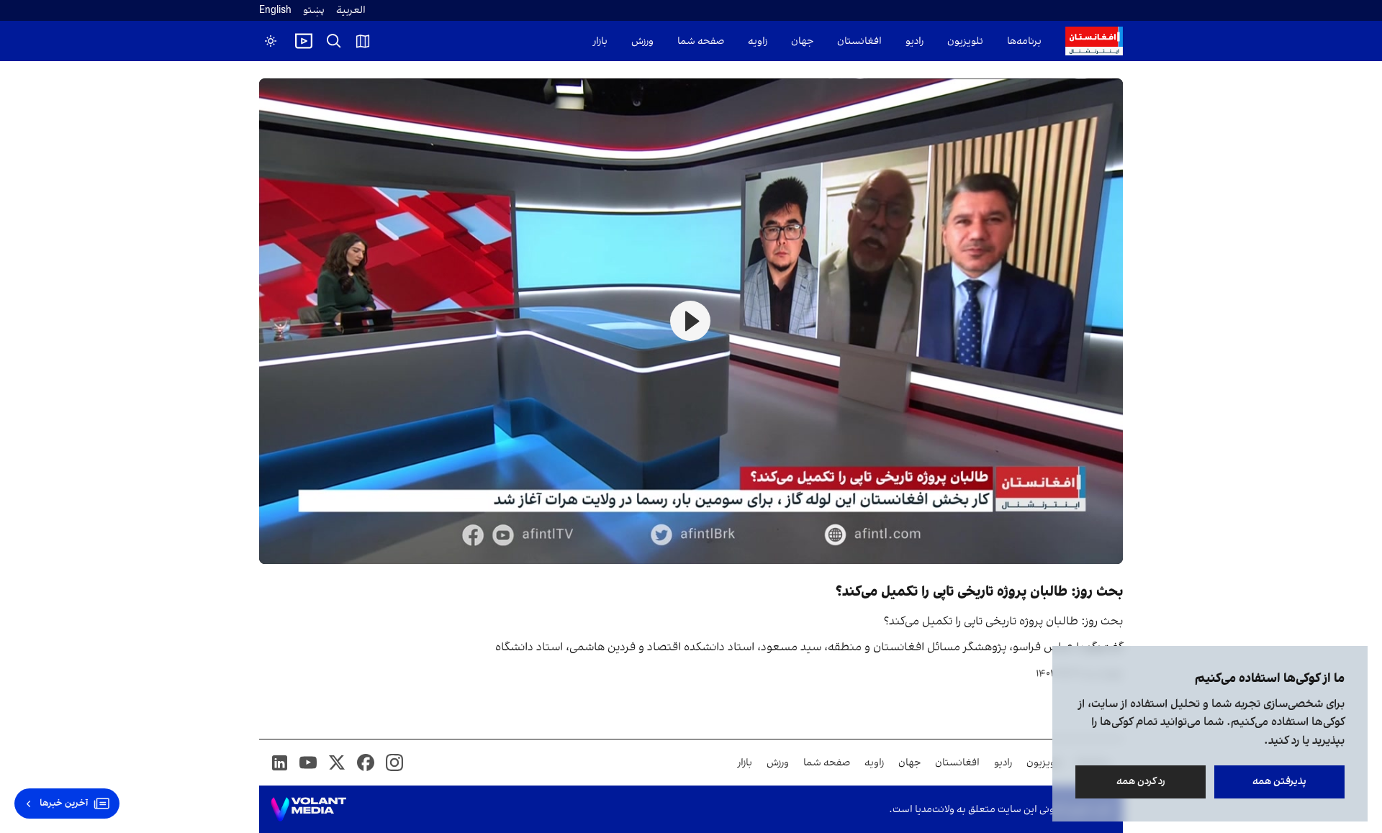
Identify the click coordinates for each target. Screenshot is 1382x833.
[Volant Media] (308, 809)
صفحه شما (700, 41)
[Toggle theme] (270, 41)
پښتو (314, 10)
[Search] (334, 41)
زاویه (757, 41)
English (275, 10)
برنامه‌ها (1024, 41)
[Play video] (303, 41)
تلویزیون (965, 41)
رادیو (914, 41)
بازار (600, 41)
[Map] (363, 41)
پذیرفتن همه (1279, 781)
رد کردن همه (1140, 781)
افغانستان (859, 41)
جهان (802, 41)
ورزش (642, 41)
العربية (351, 10)
